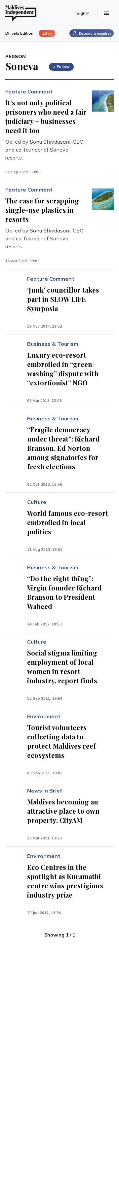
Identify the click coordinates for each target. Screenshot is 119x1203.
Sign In (83, 13)
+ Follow (61, 66)
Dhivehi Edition (19, 33)
